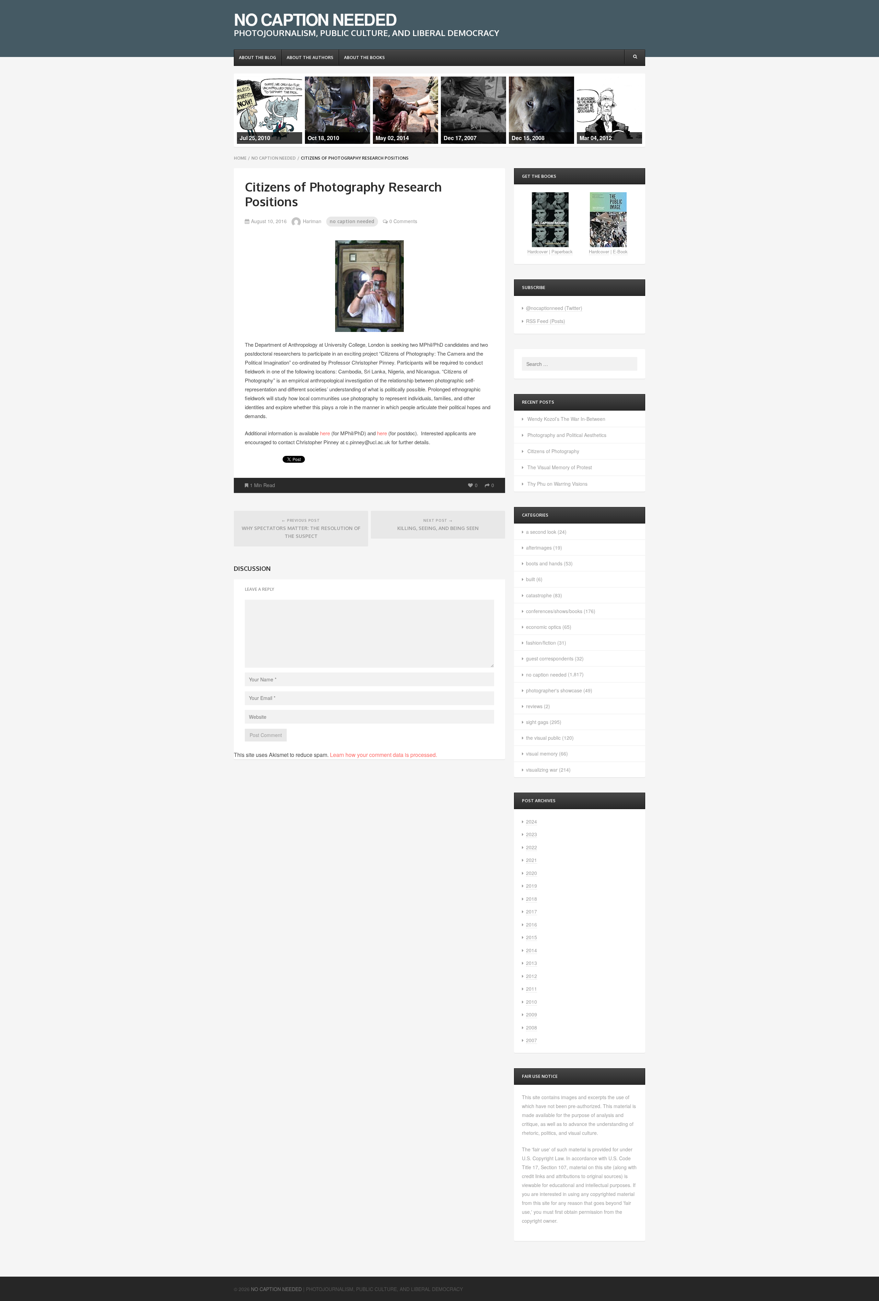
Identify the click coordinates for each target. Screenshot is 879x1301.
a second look (541, 531)
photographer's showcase (554, 690)
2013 (531, 962)
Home (240, 158)
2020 (531, 873)
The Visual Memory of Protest (559, 467)
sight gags (537, 721)
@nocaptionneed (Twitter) (554, 307)
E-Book (620, 251)
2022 (531, 847)
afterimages (539, 547)
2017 (531, 911)
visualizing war (542, 769)
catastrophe (539, 595)
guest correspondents (549, 658)
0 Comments (403, 221)
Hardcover (537, 251)
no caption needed (273, 158)
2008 (531, 1027)
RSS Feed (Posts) (545, 321)
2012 (531, 975)
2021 (531, 859)
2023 (531, 834)
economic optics (543, 626)
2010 (531, 1001)
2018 (531, 898)
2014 (531, 950)
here (325, 433)
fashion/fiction (541, 642)
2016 (531, 924)
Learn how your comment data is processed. (383, 755)
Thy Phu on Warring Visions (557, 483)
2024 (531, 821)
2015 (531, 937)
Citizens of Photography (553, 451)
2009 (531, 1014)
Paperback (562, 251)
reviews (534, 706)
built (530, 579)
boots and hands (544, 563)
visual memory (542, 753)
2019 (531, 885)
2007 (531, 1040)
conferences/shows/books (554, 611)
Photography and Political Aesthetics (566, 434)
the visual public (543, 737)
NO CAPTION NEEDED (315, 19)
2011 (531, 988)
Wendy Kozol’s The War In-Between (566, 418)
